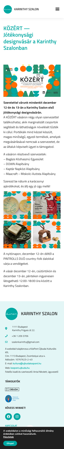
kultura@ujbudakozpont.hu (27, 363)
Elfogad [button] (10, 443)
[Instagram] (17, 416)
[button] (57, 9)
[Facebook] (8, 416)
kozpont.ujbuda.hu (20, 368)
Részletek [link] (8, 437)
